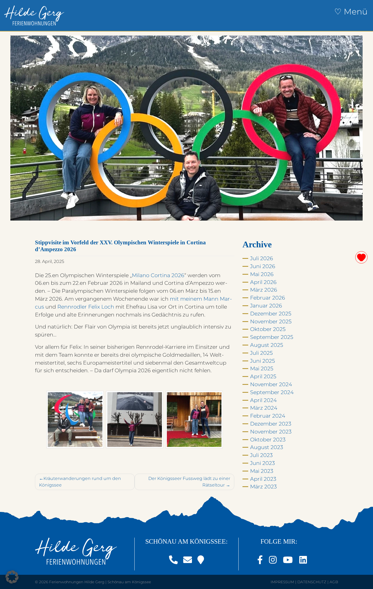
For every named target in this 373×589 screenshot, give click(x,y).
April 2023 (263, 479)
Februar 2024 (267, 415)
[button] (12, 577)
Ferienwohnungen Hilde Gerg (76, 582)
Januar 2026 (266, 305)
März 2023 (263, 486)
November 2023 (271, 431)
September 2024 (272, 392)
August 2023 (266, 447)
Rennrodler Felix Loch (85, 306)
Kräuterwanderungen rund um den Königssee (80, 482)
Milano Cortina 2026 (158, 275)
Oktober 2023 (268, 439)
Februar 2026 (267, 297)
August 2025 (266, 345)
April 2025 (263, 376)
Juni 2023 (262, 463)
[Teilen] (361, 257)
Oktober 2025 (268, 329)
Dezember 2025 (270, 313)
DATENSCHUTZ (311, 582)
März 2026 (263, 289)
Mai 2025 (261, 368)
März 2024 (263, 408)
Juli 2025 (261, 353)
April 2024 (263, 400)
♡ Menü (351, 12)
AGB (334, 582)
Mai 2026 (262, 274)
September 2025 (271, 337)
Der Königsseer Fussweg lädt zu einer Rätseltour (189, 482)
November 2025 (271, 321)
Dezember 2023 (270, 423)
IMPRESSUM (282, 582)
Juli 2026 (261, 258)
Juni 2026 (262, 266)
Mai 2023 (261, 471)
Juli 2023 (261, 455)
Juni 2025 (262, 360)
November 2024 (271, 384)
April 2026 (263, 282)
